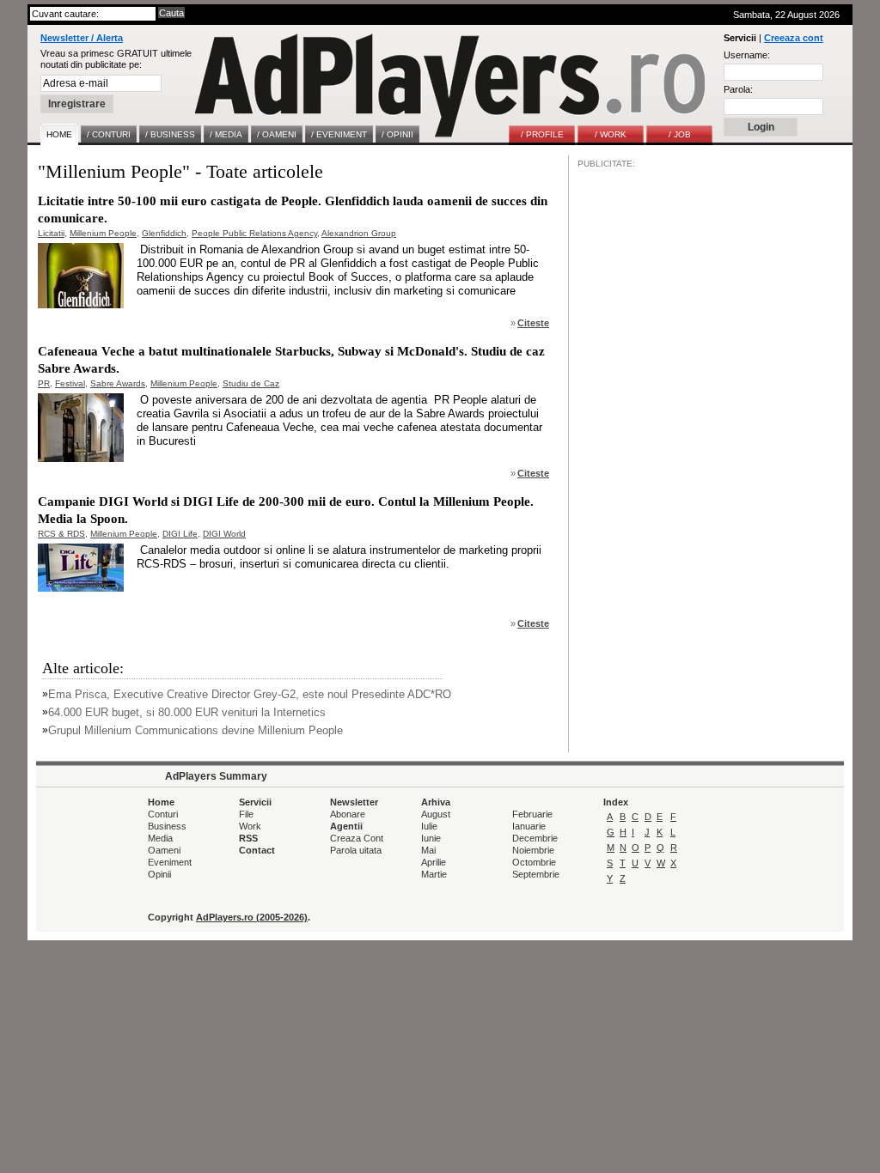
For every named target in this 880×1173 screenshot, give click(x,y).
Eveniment (170, 862)
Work (250, 826)
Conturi (163, 814)
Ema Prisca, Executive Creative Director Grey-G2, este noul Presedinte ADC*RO (249, 694)
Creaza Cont (356, 838)
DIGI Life (180, 533)
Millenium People (103, 233)
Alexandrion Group (358, 233)
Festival (70, 383)
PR (44, 383)
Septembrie (535, 874)
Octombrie (534, 862)
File (246, 814)
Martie (434, 874)
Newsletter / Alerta (81, 38)
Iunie (431, 838)
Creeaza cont (793, 38)
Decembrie (535, 838)
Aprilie (433, 862)
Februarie (532, 814)
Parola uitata (356, 850)
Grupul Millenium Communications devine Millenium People (195, 730)
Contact (257, 850)
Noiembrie (533, 850)
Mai (428, 850)
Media (160, 838)
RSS (248, 838)
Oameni (164, 850)
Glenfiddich (164, 233)
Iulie (429, 826)
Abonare (347, 814)
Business (167, 826)
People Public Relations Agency (254, 233)
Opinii (159, 874)
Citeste (533, 323)
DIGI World (224, 533)
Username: (747, 55)
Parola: (738, 89)
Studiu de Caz (251, 383)
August (435, 814)
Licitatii (51, 233)
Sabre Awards (117, 383)
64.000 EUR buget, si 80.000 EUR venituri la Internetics (187, 712)
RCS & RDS (61, 533)
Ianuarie (529, 826)
